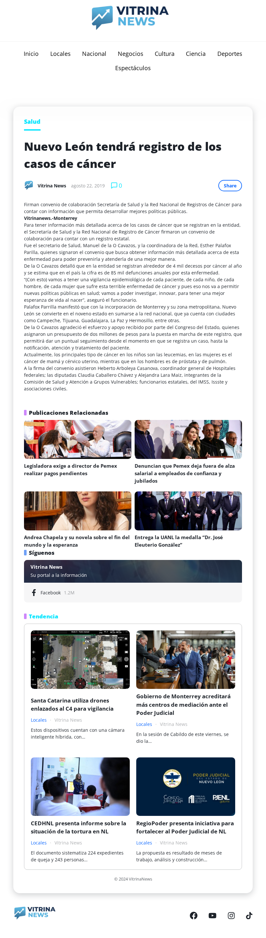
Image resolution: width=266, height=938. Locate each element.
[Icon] (193, 915)
